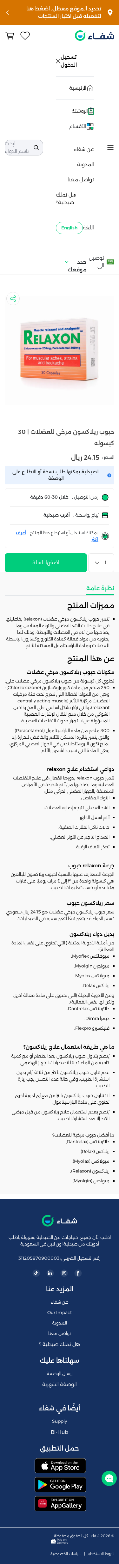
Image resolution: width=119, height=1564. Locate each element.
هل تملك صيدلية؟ (66, 198)
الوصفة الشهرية (59, 1384)
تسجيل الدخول (69, 61)
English (69, 228)
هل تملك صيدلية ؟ (59, 1344)
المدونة (85, 164)
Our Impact (59, 1312)
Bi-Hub (59, 1432)
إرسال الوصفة (59, 1373)
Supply (59, 1421)
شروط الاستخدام (101, 1554)
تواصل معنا (81, 180)
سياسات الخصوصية (66, 1554)
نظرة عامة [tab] (100, 588)
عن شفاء (84, 149)
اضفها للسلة (45, 563)
